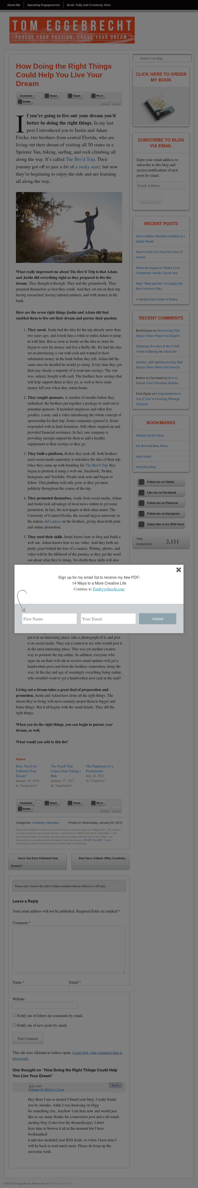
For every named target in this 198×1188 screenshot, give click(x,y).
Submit (157, 618)
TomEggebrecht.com (108, 588)
